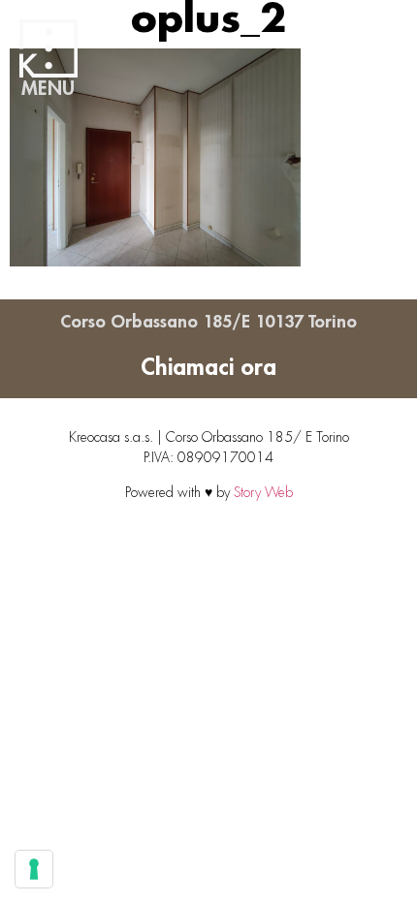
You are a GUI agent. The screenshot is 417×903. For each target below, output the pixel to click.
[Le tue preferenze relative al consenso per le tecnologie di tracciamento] (34, 869)
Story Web (263, 492)
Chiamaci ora (208, 367)
